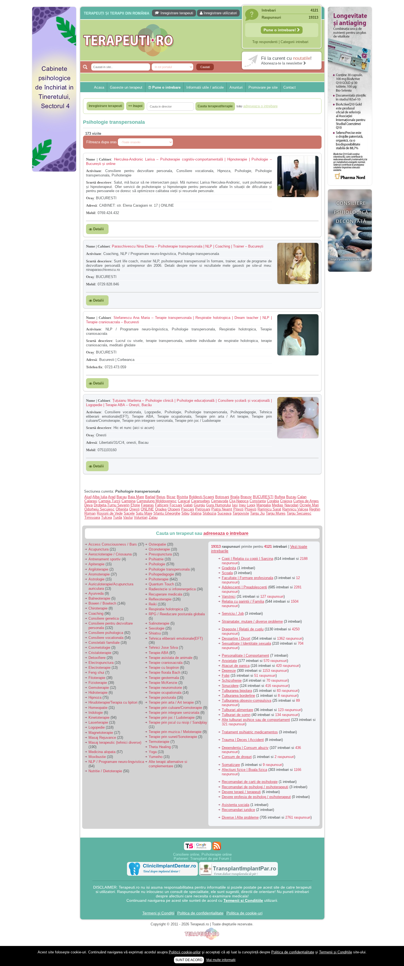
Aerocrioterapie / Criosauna (110, 554)
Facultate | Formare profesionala (247, 578)
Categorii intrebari (294, 42)
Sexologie (156, 628)
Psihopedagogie (161, 574)
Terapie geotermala (164, 678)
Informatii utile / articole (205, 87)
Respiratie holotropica (166, 609)
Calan (301, 497)
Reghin (314, 509)
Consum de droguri (237, 757)
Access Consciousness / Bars (112, 544)
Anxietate (229, 661)
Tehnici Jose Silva (163, 647)
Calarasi (90, 501)
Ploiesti (250, 509)
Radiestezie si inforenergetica (172, 589)
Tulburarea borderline (238, 695)
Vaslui (128, 517)
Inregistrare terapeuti (176, 13)
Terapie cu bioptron (164, 667)
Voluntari (141, 517)
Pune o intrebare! (280, 30)
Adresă (91, 205)
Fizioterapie (97, 683)
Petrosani (202, 509)
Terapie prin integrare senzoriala (174, 713)
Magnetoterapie (100, 733)
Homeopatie (97, 708)
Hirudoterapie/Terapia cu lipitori (112, 702)
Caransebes (200, 501)
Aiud (88, 497)
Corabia (273, 501)
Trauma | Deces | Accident (243, 740)
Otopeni (174, 509)
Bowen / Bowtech (102, 603)
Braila (234, 497)
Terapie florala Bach (164, 672)
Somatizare (231, 765)
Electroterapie (99, 667)
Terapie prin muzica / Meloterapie (175, 732)
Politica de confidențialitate (200, 913)
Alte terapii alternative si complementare (168, 764)
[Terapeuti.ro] (203, 40)
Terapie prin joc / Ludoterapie (172, 717)
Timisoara (92, 517)
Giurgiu (199, 505)
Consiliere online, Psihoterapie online (202, 854)
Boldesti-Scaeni (201, 497)
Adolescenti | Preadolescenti (244, 587)
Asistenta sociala (235, 805)
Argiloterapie (98, 569)
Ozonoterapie (159, 549)
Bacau (122, 497)
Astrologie (96, 579)
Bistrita (182, 497)
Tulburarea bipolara (237, 691)
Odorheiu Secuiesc (99, 509)
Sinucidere (230, 686)
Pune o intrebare (166, 87)
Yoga (153, 752)
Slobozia (209, 513)
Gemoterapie (98, 688)
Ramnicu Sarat (269, 509)
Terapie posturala (162, 697)
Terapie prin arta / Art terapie (171, 702)
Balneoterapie (99, 598)
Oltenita (122, 509)
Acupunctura (98, 549)
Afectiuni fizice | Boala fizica (244, 770)
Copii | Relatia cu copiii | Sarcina (247, 559)
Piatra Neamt (221, 509)
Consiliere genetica (103, 618)
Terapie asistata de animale (170, 658)
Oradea (161, 509)
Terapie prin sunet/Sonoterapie (173, 737)
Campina (128, 501)
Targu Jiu (257, 513)
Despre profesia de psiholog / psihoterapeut (256, 797)
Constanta (258, 501)
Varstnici (229, 596)
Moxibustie (97, 757)
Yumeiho (155, 757)
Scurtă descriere (98, 182)
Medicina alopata (101, 752)
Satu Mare (144, 513)
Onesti (134, 509)
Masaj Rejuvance (102, 737)
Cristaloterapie (99, 653)
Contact (289, 87)
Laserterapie (98, 722)
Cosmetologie (99, 647)
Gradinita (229, 568)
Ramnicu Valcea (295, 509)
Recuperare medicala (165, 594)
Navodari (291, 505)
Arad (111, 497)
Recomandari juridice (238, 810)
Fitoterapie (96, 678)
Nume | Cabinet (98, 159)
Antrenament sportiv (104, 559)
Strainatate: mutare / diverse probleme (252, 621)
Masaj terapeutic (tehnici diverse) (114, 742)
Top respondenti (265, 42)
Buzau (291, 497)
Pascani (187, 509)
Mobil (90, 213)
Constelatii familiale (104, 643)
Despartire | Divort (236, 638)
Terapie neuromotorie (165, 688)
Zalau (153, 517)
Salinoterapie (159, 623)
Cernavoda (219, 501)
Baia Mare (136, 497)
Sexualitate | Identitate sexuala (246, 643)
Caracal (184, 501)
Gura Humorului (218, 505)
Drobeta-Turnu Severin (111, 505)
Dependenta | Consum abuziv (245, 748)
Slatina (195, 513)
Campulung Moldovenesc (157, 501)
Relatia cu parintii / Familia (243, 601)
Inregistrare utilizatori (220, 13)
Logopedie (96, 727)
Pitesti (238, 509)
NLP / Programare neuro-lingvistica (116, 762)
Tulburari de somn (236, 715)
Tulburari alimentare (237, 710)
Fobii (225, 675)
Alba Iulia (99, 497)
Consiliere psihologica (105, 633)
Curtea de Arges (306, 501)
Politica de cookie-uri (244, 913)
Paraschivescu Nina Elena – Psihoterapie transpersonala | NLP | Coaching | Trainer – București (187, 246)
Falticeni (161, 505)
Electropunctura (101, 663)
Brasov (246, 497)
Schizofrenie (232, 680)
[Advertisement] (54, 258)
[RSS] (216, 846)
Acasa (99, 87)
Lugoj (251, 505)
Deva (88, 505)
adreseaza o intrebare (225, 533)
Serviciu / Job (233, 613)
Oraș (90, 198)
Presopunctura (160, 554)
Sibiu (185, 513)
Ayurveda (96, 593)
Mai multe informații (221, 960)
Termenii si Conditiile (243, 900)
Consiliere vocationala (105, 638)
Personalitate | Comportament (245, 655)
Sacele (129, 513)
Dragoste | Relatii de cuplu (243, 629)
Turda (117, 517)
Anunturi (236, 87)
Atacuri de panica (236, 666)
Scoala (227, 573)
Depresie (229, 671)
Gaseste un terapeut (126, 87)
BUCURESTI (263, 497)
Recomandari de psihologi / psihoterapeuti (255, 787)
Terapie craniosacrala (165, 663)
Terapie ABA (158, 653)
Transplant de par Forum (209, 859)
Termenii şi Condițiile (335, 952)
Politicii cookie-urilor (185, 952)
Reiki (153, 604)
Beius (160, 497)
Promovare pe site (263, 87)
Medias (277, 505)
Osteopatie (157, 544)
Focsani (176, 505)
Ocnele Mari (309, 505)
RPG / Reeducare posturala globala (177, 614)
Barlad (150, 497)
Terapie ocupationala (165, 692)
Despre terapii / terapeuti (241, 792)
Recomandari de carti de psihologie (250, 782)
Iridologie (95, 713)
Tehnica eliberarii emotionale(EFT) (176, 638)
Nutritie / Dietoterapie (105, 771)
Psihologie (157, 564)
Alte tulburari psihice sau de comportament (256, 720)
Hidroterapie (97, 692)
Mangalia (263, 505)
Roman (90, 513)
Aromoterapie (99, 574)
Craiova (286, 501)
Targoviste (241, 513)
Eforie (135, 505)
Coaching (95, 613)
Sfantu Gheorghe (166, 513)
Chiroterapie (97, 608)
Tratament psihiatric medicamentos (250, 732)
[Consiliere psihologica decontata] (350, 275)
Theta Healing (160, 747)
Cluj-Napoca (238, 501)
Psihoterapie (158, 579)
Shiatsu (155, 633)
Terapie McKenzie (163, 683)
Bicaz (171, 497)
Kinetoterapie (98, 717)
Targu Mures (276, 513)
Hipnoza (94, 697)
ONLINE (147, 509)
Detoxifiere (97, 658)
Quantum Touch (161, 584)
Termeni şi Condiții (158, 913)
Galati (188, 505)
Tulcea (106, 517)
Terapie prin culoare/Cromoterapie (175, 708)
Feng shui (96, 672)
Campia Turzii (109, 501)
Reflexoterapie (160, 599)
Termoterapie (159, 742)
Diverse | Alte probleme (240, 817)
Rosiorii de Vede (110, 513)
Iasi (235, 505)
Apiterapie (96, 564)
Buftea (280, 497)
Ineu (242, 505)
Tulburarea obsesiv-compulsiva (246, 700)
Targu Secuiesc (299, 513)
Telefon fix (94, 367)
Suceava (224, 513)
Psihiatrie (156, 559)
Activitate (93, 171)
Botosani (222, 497)
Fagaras (147, 505)
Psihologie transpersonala (169, 569)
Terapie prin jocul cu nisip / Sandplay (178, 722)
